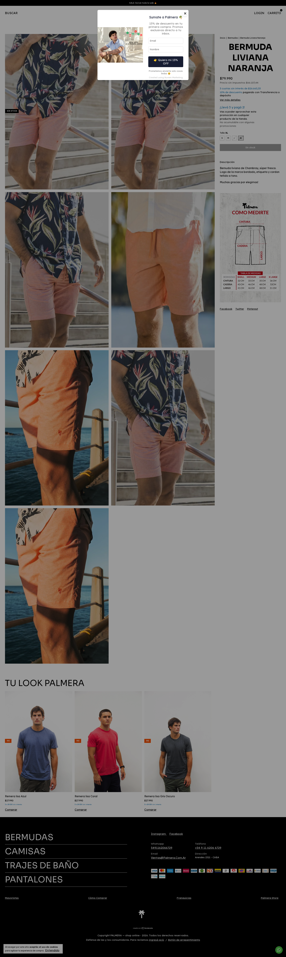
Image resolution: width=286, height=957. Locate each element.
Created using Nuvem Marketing (166, 77)
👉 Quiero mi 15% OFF (166, 61)
